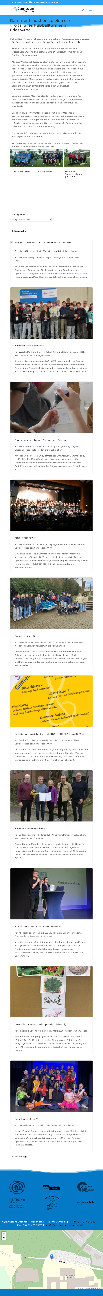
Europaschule (29, 450)
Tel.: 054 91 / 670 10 (83, 1221)
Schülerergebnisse (58, 257)
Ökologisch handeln (55, 646)
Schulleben (74, 257)
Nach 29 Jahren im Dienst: (30, 828)
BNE (69, 642)
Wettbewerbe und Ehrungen (75, 39)
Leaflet (79, 1288)
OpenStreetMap (89, 1288)
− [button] (4, 1237)
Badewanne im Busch (28, 636)
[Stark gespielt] (50, 166)
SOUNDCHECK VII (25, 538)
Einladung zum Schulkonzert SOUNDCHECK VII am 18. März (49, 734)
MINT (81, 352)
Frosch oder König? (26, 1119)
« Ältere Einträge (18, 1156)
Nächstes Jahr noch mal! (29, 345)
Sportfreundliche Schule (47, 39)
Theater (18, 260)
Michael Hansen (27, 446)
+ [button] (4, 1233)
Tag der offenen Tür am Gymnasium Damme (41, 440)
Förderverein (43, 450)
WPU (47, 355)
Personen (68, 835)
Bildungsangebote (71, 446)
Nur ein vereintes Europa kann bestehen (38, 926)
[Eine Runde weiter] (23, 166)
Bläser (18, 450)
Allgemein (29, 39)
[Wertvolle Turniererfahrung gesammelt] (77, 166)
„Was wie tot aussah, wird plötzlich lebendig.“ (41, 1024)
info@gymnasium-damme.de (65, 1225)
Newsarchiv (20, 231)
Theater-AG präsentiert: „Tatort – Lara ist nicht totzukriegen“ (49, 251)
